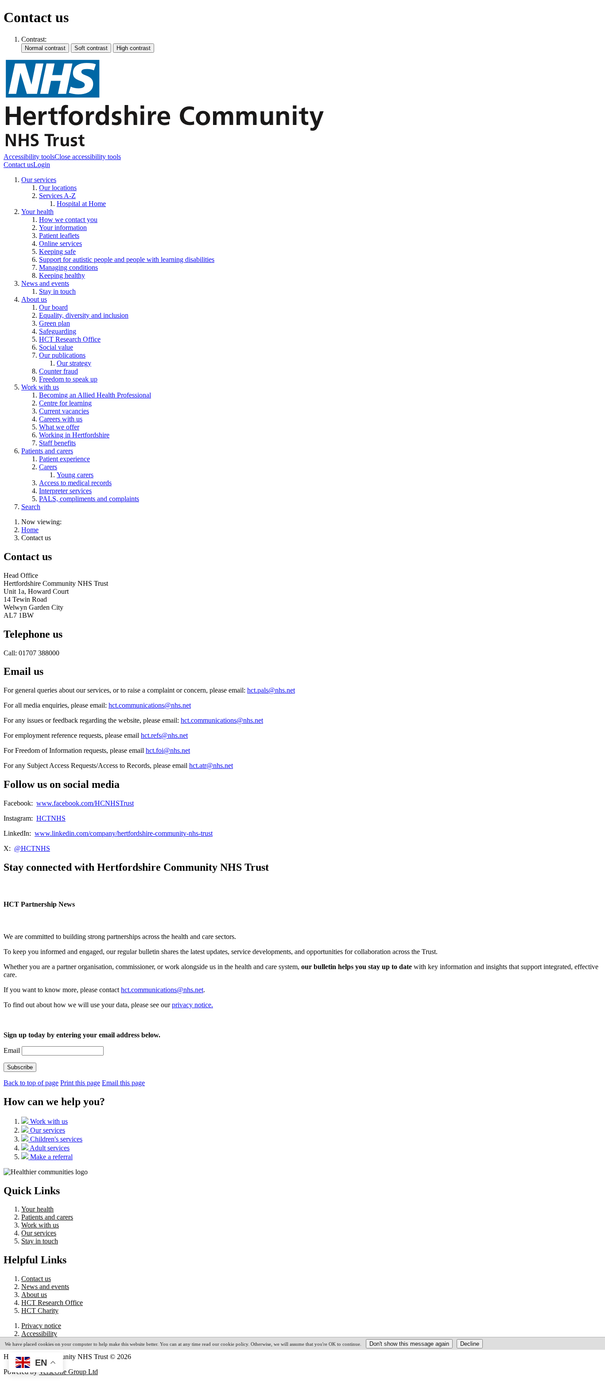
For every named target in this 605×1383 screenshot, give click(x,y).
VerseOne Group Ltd (68, 1371)
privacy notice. (192, 1005)
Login (41, 164)
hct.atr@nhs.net (211, 765)
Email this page (123, 1083)
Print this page (80, 1083)
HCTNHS (51, 818)
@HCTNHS (32, 848)
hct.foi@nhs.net (168, 750)
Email (12, 1050)
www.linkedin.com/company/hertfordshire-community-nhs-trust (124, 833)
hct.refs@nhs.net (164, 735)
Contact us (18, 164)
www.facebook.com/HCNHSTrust (85, 803)
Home (30, 530)
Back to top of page (31, 1083)
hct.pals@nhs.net (271, 690)
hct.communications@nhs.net (150, 705)
